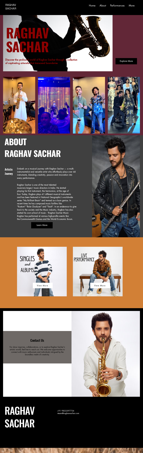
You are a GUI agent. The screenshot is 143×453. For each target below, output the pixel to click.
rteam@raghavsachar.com (68, 413)
